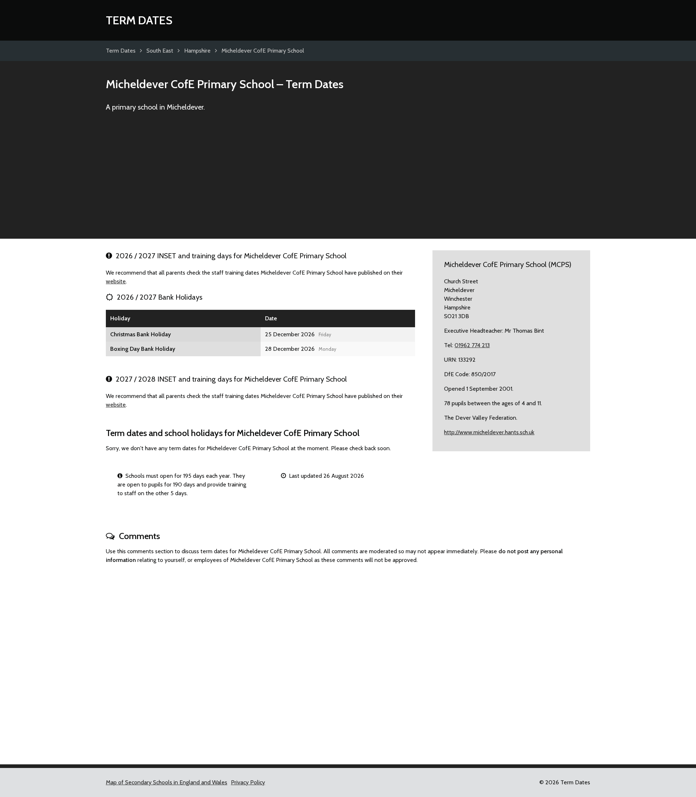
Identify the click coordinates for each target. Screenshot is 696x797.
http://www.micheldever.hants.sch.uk (489, 432)
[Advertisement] (348, 178)
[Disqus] (348, 661)
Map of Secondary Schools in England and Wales (166, 782)
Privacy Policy (248, 782)
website (116, 281)
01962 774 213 (472, 345)
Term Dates (139, 20)
